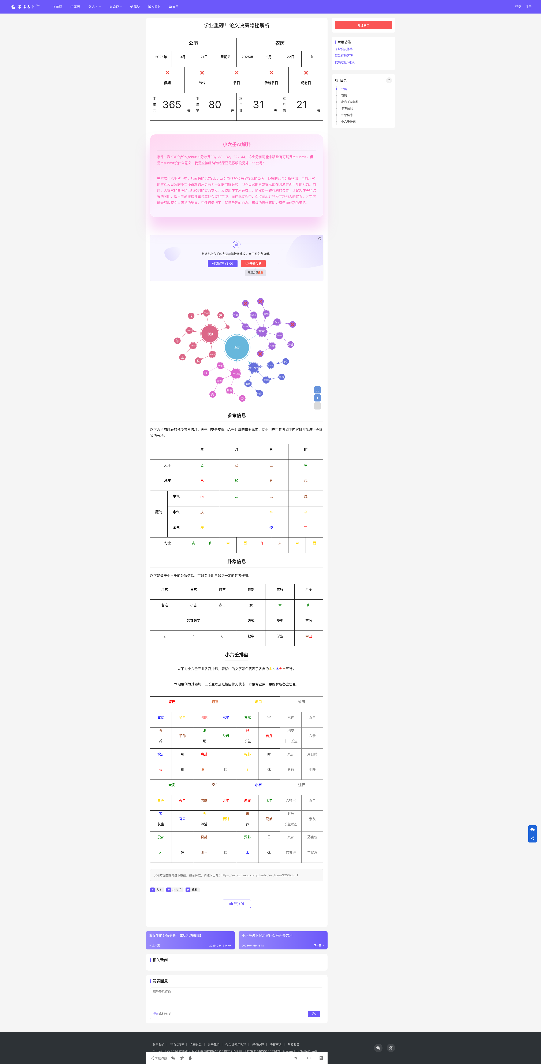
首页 (59, 6)
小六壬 (176, 890)
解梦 (137, 6)
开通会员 (255, 263)
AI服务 (156, 6)
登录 (518, 6)
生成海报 (160, 1058)
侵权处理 (258, 1044)
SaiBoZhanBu (309, 1051)
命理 (116, 6)
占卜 (95, 6)
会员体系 (196, 1044)
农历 (344, 95)
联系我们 (158, 1044)
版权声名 (276, 1044)
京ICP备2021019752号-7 (221, 1051)
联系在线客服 (344, 55)
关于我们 (214, 1044)
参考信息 (347, 108)
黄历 (77, 6)
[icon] (378, 1048)
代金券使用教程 (235, 1044)
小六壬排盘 (348, 121)
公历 (344, 89)
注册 (528, 6)
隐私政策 (293, 1044)
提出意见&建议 (345, 62)
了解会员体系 (344, 49)
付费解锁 (222, 263)
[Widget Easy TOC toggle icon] (389, 80)
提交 (314, 1013)
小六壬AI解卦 (350, 102)
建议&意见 (177, 1044)
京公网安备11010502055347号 (260, 1051)
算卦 (195, 890)
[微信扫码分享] (173, 1058)
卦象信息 (347, 115)
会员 (175, 6)
